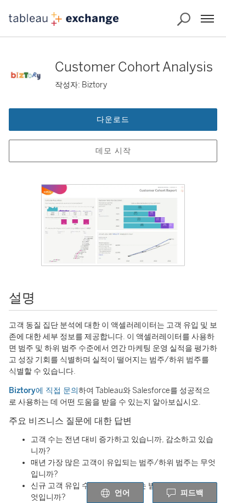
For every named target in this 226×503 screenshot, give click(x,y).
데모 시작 (113, 151)
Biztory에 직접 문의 (43, 390)
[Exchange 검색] (183, 19)
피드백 (192, 493)
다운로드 (113, 119)
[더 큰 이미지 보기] (113, 225)
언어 (122, 493)
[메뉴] (207, 19)
